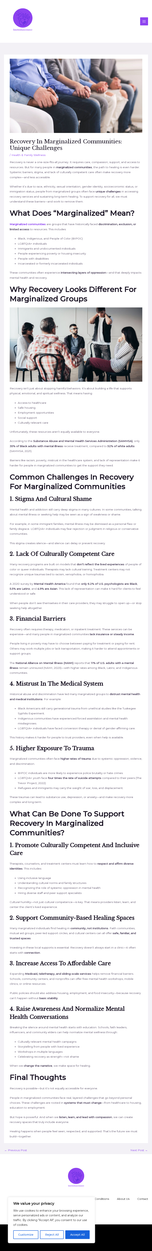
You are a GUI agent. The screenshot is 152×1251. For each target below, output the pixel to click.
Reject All (52, 1234)
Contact (142, 1198)
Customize (25, 1234)
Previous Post (15, 1150)
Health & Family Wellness (28, 155)
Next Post (139, 1150)
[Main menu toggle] (144, 21)
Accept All (77, 1234)
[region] (51, 1220)
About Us (123, 1198)
